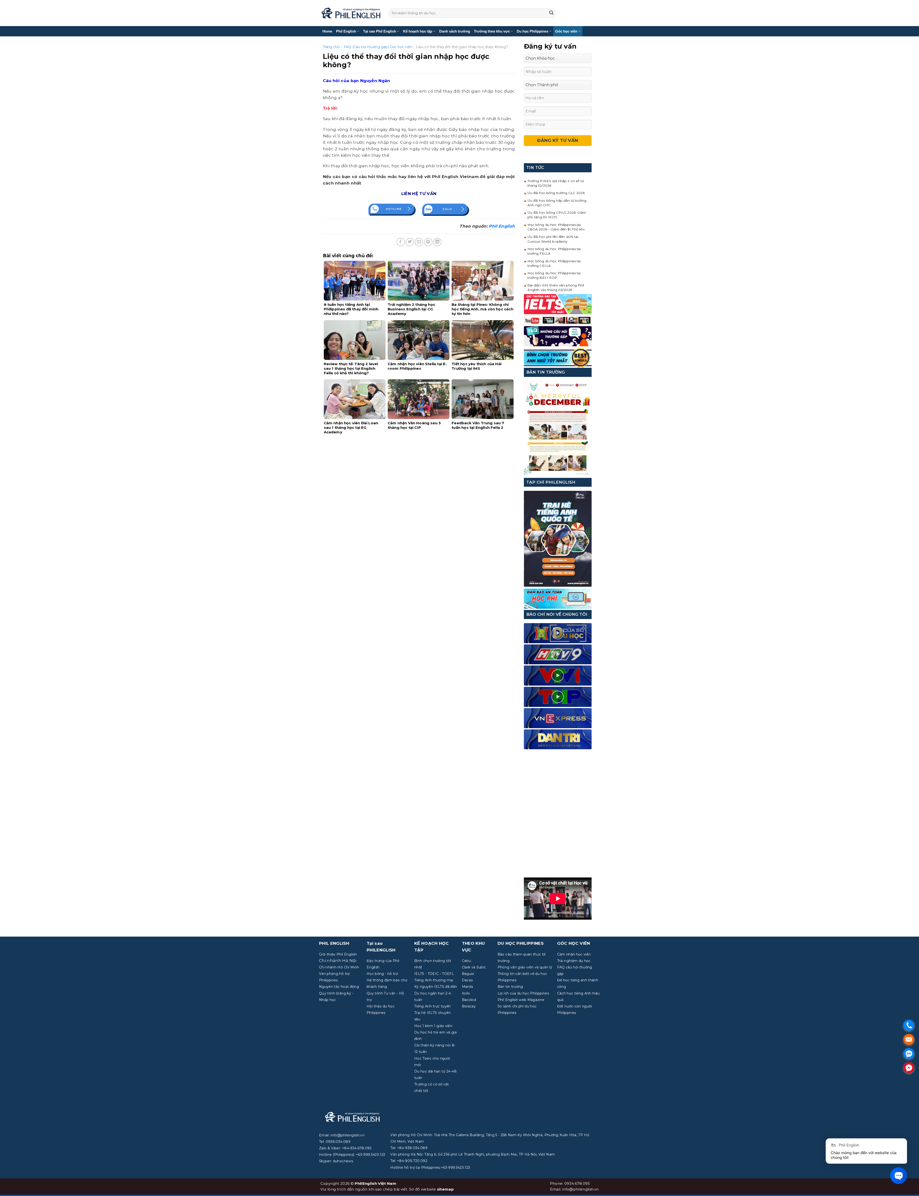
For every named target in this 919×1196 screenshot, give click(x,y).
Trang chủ (331, 47)
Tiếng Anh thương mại (433, 980)
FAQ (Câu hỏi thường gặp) (366, 47)
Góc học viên (566, 31)
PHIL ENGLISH (334, 943)
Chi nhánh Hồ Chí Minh (339, 967)
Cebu (466, 961)
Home (327, 31)
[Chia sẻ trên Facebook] (401, 242)
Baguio (468, 974)
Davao (467, 980)
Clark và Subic (474, 967)
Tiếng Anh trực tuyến (432, 1006)
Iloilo (466, 993)
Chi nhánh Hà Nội (337, 960)
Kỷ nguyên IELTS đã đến (435, 986)
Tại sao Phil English (379, 31)
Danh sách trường (454, 31)
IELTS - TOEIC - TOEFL (434, 974)
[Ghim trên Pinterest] (428, 242)
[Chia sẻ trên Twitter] (410, 242)
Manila (467, 986)
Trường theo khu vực (492, 31)
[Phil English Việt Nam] (350, 13)
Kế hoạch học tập (417, 31)
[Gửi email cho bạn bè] (419, 242)
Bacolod (469, 1000)
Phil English (346, 31)
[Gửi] (551, 13)
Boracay (469, 1006)
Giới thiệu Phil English (338, 954)
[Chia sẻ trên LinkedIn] (437, 242)
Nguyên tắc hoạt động (339, 986)
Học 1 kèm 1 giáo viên (433, 1026)
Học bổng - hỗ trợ (382, 974)
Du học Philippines (532, 31)
